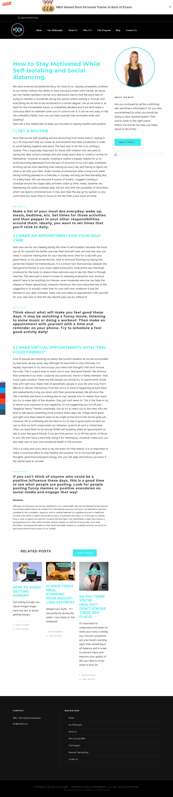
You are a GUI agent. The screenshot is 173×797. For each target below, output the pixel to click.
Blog (118, 30)
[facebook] (141, 18)
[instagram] (136, 18)
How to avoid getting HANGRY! (27, 591)
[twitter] (151, 18)
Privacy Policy (73, 790)
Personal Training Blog (78, 752)
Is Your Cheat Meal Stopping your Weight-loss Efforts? (60, 594)
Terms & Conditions (96, 790)
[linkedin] (161, 18)
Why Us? (87, 30)
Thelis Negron (22, 625)
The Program (104, 30)
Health (24, 629)
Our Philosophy (55, 30)
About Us (73, 30)
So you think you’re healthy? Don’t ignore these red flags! (92, 606)
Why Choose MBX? (77, 739)
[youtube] (156, 18)
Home (39, 30)
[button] (86, 7)
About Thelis (126, 142)
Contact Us (131, 30)
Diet (18, 629)
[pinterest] (146, 18)
